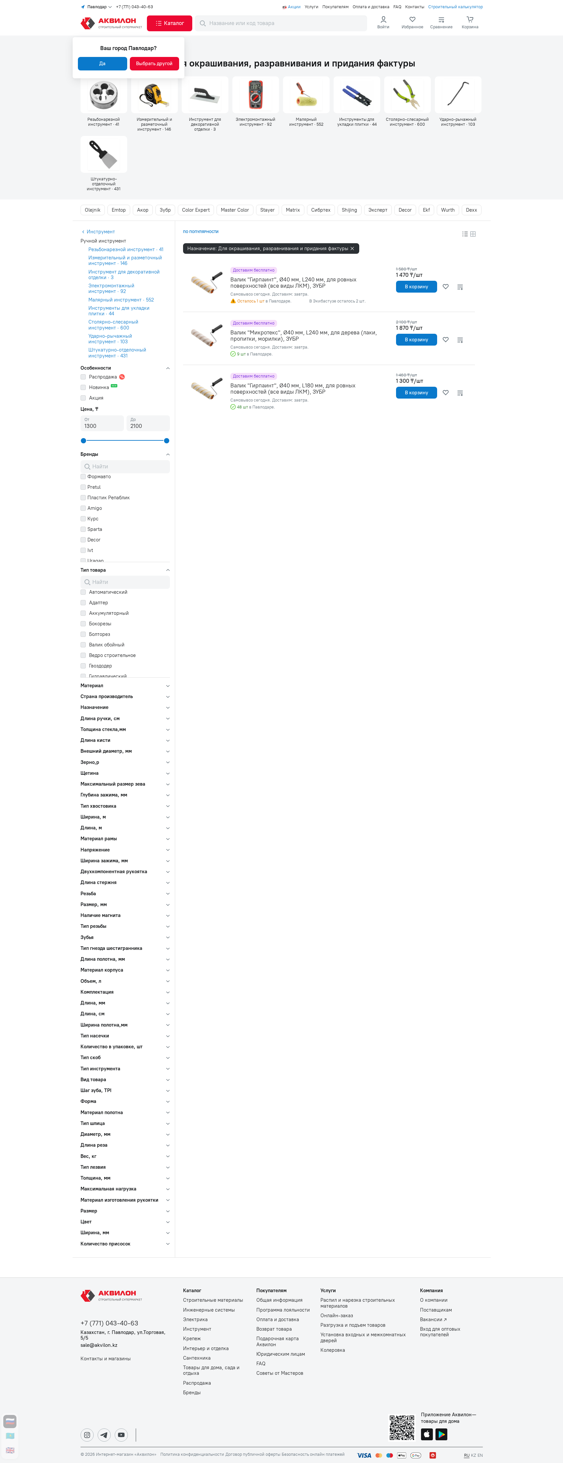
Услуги (311, 7)
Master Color (235, 210)
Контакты (414, 7)
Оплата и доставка (371, 7)
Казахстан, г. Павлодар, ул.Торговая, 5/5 (123, 1335)
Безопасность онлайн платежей (313, 1454)
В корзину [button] (416, 287)
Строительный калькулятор (455, 7)
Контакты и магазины (106, 1359)
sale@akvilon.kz (99, 1345)
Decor (405, 210)
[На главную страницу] (112, 1296)
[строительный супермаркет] (112, 23)
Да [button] (102, 63)
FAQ (397, 7)
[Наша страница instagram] (87, 1435)
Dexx (471, 210)
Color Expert (196, 210)
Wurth (448, 210)
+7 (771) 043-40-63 (134, 7)
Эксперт (377, 210)
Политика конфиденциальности (192, 1454)
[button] (169, 23)
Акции (294, 7)
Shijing (349, 210)
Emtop (119, 210)
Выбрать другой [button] (154, 63)
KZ (473, 1455)
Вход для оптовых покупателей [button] (440, 1332)
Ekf (426, 210)
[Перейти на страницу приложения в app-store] (427, 1435)
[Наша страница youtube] (121, 1435)
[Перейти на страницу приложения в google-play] (441, 1435)
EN (480, 1455)
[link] (412, 23)
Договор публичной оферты (252, 1454)
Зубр (165, 210)
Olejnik (93, 210)
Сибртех (321, 210)
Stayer (267, 210)
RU (467, 1455)
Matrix (293, 210)
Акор (143, 210)
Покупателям (335, 7)
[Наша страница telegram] (104, 1435)
